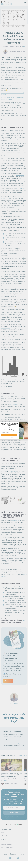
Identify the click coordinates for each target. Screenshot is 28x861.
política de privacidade (13, 437)
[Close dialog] (27, 422)
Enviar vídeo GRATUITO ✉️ (9, 434)
